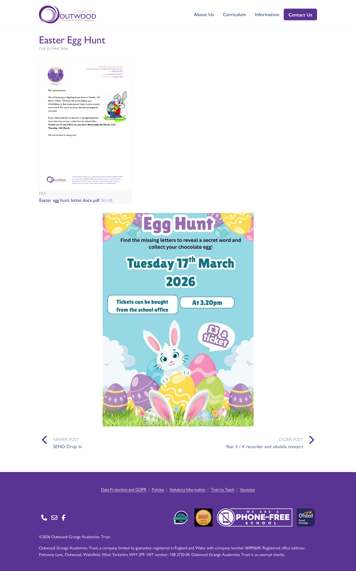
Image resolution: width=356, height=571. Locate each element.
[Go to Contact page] (44, 517)
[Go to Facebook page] (63, 517)
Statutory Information (187, 489)
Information (267, 14)
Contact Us (300, 14)
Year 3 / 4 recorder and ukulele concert (264, 446)
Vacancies (247, 489)
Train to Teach (222, 489)
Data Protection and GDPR (123, 489)
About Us (204, 14)
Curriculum (234, 14)
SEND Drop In (67, 446)
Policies (158, 489)
